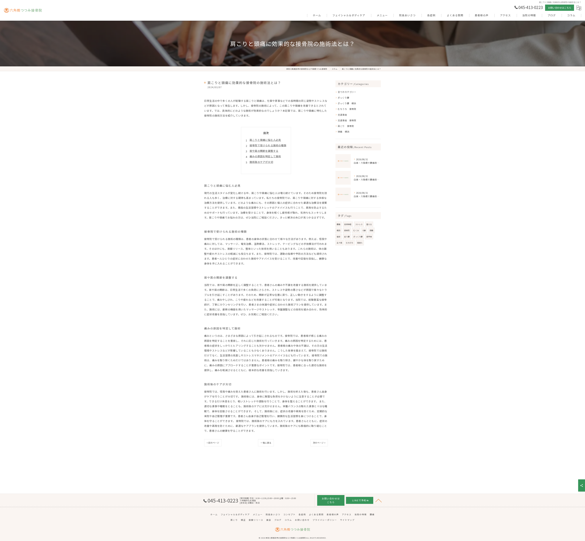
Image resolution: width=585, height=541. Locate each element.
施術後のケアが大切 (261, 162)
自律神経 (348, 224)
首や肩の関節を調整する (264, 151)
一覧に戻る (266, 442)
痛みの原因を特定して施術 (265, 156)
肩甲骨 (369, 236)
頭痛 (371, 230)
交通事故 (343, 114)
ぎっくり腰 (344, 97)
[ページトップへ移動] (379, 500)
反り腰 (347, 236)
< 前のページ (213, 442)
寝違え (360, 242)
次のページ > (319, 442)
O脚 (364, 230)
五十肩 (339, 242)
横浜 (338, 230)
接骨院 (347, 230)
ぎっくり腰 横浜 (347, 103)
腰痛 (338, 224)
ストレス (359, 224)
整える (369, 224)
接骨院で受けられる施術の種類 (268, 145)
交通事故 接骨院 (347, 120)
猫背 (338, 236)
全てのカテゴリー (347, 91)
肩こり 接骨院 (346, 126)
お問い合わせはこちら (559, 7)
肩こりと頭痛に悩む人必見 (265, 140)
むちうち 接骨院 (347, 108)
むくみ (356, 230)
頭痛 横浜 (343, 131)
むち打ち (349, 242)
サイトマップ (347, 519)
